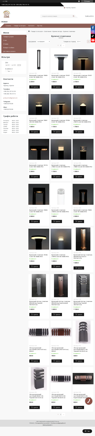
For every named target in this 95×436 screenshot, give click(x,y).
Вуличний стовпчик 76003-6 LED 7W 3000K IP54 (38, 76)
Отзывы (5, 44)
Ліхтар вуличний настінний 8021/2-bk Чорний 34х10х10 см (58, 396)
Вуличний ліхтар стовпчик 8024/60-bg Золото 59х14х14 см (83, 256)
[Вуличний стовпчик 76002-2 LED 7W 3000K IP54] (38, 194)
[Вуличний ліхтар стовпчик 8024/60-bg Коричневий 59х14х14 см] (61, 285)
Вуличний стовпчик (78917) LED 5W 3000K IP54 (82, 121)
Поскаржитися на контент (42, 423)
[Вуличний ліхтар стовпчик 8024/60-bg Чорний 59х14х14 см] (38, 285)
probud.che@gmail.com (10, 98)
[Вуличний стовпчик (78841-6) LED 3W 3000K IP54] (61, 149)
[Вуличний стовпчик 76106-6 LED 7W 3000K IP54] (61, 104)
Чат (88, 431)
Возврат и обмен (8, 47)
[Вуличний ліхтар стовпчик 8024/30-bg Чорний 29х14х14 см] (83, 285)
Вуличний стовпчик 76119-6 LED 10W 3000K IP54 (38, 166)
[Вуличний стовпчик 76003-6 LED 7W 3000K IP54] (38, 59)
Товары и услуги (8, 36)
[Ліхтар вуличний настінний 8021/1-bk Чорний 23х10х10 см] (83, 332)
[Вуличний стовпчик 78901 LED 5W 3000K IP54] (38, 104)
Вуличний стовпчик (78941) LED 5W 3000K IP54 (60, 211)
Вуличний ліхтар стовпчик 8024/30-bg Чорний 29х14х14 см (83, 302)
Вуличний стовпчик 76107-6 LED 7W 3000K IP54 (83, 76)
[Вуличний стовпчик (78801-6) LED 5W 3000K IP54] (83, 149)
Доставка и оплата (9, 51)
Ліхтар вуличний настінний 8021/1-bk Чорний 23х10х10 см (81, 349)
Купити (35, 87)
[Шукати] (73, 16)
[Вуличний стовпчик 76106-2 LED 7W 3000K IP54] (38, 239)
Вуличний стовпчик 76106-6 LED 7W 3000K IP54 (60, 121)
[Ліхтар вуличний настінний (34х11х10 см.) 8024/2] (38, 332)
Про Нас (39, 25)
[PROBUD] (6, 14)
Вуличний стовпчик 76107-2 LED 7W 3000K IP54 (60, 76)
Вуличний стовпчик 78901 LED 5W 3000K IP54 (38, 121)
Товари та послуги (20, 25)
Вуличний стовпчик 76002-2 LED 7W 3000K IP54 (38, 211)
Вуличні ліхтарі (57, 31)
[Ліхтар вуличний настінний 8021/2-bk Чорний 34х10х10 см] (61, 378)
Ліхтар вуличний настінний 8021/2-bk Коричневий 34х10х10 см (82, 396)
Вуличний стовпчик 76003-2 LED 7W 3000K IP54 (83, 211)
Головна (8, 25)
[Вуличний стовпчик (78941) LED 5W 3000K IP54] (61, 194)
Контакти (31, 25)
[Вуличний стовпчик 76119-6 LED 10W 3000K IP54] (38, 149)
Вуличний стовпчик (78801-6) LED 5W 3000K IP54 (83, 166)
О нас (5, 40)
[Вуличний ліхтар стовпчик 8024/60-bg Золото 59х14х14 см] (83, 239)
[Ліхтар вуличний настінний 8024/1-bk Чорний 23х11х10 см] (38, 378)
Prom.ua (57, 421)
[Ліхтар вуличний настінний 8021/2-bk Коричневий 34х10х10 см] (83, 378)
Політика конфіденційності (58, 423)
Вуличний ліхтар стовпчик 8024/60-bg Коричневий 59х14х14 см (60, 302)
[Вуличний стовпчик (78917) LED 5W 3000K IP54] (83, 104)
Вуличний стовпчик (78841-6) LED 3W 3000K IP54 (60, 166)
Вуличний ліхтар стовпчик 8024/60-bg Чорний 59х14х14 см (38, 302)
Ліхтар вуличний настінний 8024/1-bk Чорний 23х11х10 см (36, 396)
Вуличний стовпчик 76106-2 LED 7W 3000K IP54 (38, 255)
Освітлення (47, 31)
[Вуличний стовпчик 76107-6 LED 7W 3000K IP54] (83, 59)
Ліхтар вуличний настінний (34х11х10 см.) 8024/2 (37, 349)
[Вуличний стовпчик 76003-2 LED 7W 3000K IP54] (83, 194)
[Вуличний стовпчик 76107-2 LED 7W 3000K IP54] (61, 59)
